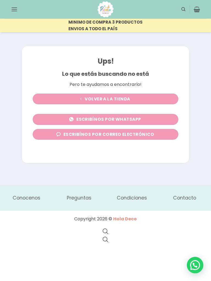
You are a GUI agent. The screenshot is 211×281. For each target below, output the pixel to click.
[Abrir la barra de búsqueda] (105, 231)
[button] (14, 9)
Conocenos (26, 198)
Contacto (184, 198)
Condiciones (132, 198)
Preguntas (79, 198)
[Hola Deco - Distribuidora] (105, 9)
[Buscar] (183, 9)
